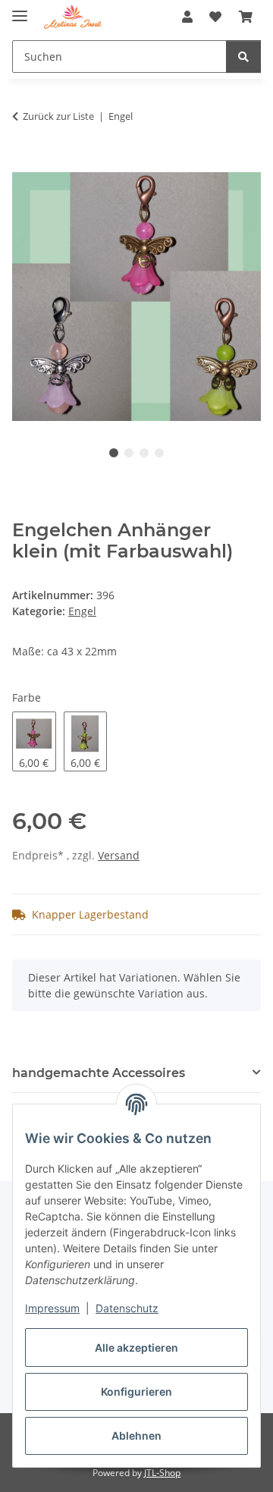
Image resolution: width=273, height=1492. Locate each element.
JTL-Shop (162, 1472)
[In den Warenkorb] (24, 163)
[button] (187, 17)
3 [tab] (144, 452)
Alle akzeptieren (136, 1347)
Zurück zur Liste (58, 116)
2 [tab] (128, 452)
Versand (119, 855)
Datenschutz (127, 1308)
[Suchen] (243, 56)
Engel (82, 611)
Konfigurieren (136, 1391)
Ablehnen (136, 1435)
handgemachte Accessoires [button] (98, 1073)
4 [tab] (159, 452)
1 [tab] (113, 452)
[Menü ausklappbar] (19, 9)
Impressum (52, 1308)
